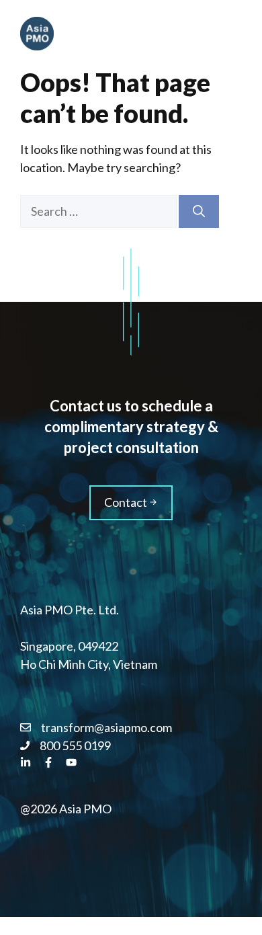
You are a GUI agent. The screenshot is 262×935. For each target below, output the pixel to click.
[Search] (199, 211)
